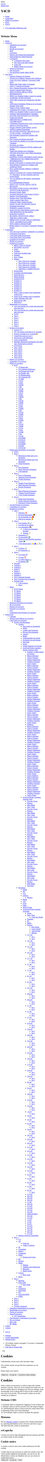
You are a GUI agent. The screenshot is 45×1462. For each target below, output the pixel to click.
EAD (24, 903)
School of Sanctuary (17, 68)
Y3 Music (17, 595)
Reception (21, 888)
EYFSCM (21, 448)
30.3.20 (29, 1216)
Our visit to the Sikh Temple (23, 63)
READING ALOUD (21, 247)
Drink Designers (24, 464)
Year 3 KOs (18, 352)
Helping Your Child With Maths (21, 198)
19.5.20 (29, 1139)
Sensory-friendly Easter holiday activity (23, 127)
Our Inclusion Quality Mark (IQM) (22, 72)
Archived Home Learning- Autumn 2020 (32, 798)
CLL (24, 894)
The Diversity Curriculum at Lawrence (23, 1318)
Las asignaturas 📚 (25, 527)
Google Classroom (20, 1306)
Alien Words (35, 931)
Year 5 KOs (18, 355)
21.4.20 (29, 1206)
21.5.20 (29, 1147)
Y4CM (20, 401)
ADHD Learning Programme (20, 129)
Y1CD (20, 428)
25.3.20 (29, 1230)
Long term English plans (22, 253)
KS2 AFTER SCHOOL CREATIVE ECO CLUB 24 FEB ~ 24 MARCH (24, 132)
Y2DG (20, 418)
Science (21, 1273)
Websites (30, 919)
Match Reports (19, 277)
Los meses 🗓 (22, 555)
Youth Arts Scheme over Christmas (22, 151)
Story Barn (26, 1285)
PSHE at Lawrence (12, 20)
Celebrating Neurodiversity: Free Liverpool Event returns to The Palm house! (27, 124)
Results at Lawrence (17, 49)
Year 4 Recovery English (27, 263)
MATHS (21, 1281)
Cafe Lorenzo (23, 583)
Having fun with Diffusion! (23, 338)
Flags (20, 585)
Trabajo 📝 (27, 533)
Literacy (25, 634)
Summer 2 (17, 575)
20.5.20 (29, 1143)
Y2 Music (17, 593)
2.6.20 (29, 1116)
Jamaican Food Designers (27, 477)
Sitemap (8, 1335)
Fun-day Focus (32, 801)
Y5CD (20, 381)
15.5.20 (29, 1171)
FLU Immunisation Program (19, 182)
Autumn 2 (17, 567)
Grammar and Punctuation (23, 273)
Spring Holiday (32, 1214)
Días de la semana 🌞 (25, 519)
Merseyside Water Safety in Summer (22, 84)
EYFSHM (22, 444)
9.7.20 (29, 982)
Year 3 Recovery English (27, 261)
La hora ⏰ (22, 557)
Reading (17, 255)
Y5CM (20, 389)
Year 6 (16, 326)
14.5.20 (29, 1167)
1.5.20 (29, 1202)
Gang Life (17, 65)
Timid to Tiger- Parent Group (20, 108)
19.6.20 (29, 1076)
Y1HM (20, 432)
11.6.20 (29, 1100)
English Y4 (18, 287)
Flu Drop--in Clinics (17, 145)
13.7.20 (29, 935)
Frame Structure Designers (27, 501)
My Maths (13, 1324)
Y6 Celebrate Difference (26, 369)
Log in (3, 4)
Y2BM (20, 414)
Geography (22, 1253)
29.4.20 (29, 1198)
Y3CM (20, 412)
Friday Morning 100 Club (23, 298)
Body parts (26, 1275)
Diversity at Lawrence (17, 609)
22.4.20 (29, 1208)
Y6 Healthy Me (23, 373)
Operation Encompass (17, 206)
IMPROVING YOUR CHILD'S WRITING (25, 220)
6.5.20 (29, 1182)
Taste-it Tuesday (32, 658)
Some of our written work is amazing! (27, 296)
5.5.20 (29, 1178)
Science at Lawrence (17, 328)
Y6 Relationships (24, 375)
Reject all (5, 1375)
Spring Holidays (32, 776)
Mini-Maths (31, 876)
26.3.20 (29, 1232)
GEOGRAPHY (23, 1294)
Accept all (13, 1375)
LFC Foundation (20, 1316)
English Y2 (18, 283)
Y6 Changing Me (24, 377)
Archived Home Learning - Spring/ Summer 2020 (32, 649)
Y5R (20, 387)
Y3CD (20, 405)
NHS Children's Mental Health (20, 224)
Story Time (31, 807)
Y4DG (20, 395)
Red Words (35, 927)
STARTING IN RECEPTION (20, 98)
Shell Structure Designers (27, 485)
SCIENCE (22, 1289)
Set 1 (33, 937)
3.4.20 (29, 1224)
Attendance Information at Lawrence (22, 1308)
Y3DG (20, 407)
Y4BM (20, 391)
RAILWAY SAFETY (17, 214)
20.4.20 (29, 1204)
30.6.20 (29, 1000)
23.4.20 (29, 1210)
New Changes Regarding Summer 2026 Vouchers (27, 88)
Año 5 (16, 546)
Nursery (21, 624)
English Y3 (18, 285)
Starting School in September (28, 1235)
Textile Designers (24, 479)
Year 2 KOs (18, 350)
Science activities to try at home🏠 (26, 334)
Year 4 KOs (18, 353)
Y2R (20, 422)
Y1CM (20, 436)
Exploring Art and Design (32, 640)
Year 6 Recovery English (27, 267)
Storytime (26, 642)
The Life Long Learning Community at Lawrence (27, 232)
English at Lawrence (17, 243)
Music (12, 587)
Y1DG (20, 430)
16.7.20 (29, 952)
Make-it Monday (33, 656)
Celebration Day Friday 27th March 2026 (24, 110)
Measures (26, 1269)
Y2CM (20, 424)
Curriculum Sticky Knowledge (20, 237)
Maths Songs (27, 1271)
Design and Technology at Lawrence (22, 450)
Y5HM (20, 385)
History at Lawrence (17, 359)
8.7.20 (29, 976)
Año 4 (16, 521)
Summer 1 (17, 573)
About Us (8, 43)
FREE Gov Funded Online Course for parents (25, 96)
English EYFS (19, 279)
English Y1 (18, 281)
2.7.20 (29, 1011)
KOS (7, 22)
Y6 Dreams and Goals (26, 371)
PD (24, 892)
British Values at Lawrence (23, 66)
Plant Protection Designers (27, 491)
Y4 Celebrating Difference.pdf (15, 28)
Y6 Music (17, 601)
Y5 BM (21, 379)
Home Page (5, 6)
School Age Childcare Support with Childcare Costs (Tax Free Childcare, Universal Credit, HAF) (25, 80)
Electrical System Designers (28, 503)
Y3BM (20, 403)
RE (19, 1259)
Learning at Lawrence (17, 239)
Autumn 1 (17, 565)
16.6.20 (29, 1059)
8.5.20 (29, 1190)
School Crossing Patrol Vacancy (21, 90)
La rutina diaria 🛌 (24, 559)
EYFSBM (21, 438)
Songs (25, 644)
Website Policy (10, 1339)
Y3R (20, 410)
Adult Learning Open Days (19, 200)
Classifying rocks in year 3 (23, 336)
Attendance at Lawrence (18, 45)
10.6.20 (29, 1094)
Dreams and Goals (29, 1257)
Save (20, 1460)
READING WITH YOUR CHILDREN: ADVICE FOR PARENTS (24, 189)
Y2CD (20, 416)
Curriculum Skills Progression (20, 235)
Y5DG (20, 383)
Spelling (17, 251)
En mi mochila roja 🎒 (26, 517)
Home (7, 16)
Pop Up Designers (24, 475)
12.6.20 (29, 1106)
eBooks (34, 933)
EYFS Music (18, 589)
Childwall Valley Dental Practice (21, 202)
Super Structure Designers (27, 469)
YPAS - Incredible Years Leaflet (21, 222)
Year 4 (16, 322)
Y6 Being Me (23, 367)
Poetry (16, 249)
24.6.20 (29, 1035)
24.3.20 (29, 1228)
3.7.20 (29, 1017)
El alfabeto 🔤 (23, 561)
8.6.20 (29, 1082)
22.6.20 (29, 1023)
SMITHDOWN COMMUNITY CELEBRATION (21, 120)
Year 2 (16, 318)
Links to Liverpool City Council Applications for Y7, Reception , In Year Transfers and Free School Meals (26, 175)
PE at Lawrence (15, 605)
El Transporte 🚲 (24, 550)
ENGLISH (22, 1283)
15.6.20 (29, 1053)
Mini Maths (31, 805)
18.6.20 (29, 1070)
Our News (8, 74)
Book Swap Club (20, 300)
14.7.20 (29, 941)
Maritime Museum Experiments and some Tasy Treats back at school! (28, 343)
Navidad (17, 563)
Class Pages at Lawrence (18, 620)
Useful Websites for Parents (32, 646)
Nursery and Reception (22, 622)
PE (28, 921)
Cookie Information (12, 1337)
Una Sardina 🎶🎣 (25, 523)
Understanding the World (31, 638)
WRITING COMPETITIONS (28, 269)
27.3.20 (29, 1233)
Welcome (13, 47)
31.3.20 (29, 1218)
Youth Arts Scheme (16, 118)
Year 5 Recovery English (27, 265)
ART (20, 1287)
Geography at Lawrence (18, 361)
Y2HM (20, 420)
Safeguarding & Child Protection (21, 57)
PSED (25, 628)
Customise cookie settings (26, 1375)
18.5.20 (29, 1135)
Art (19, 1241)
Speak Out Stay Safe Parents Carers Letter (24, 210)
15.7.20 (29, 947)
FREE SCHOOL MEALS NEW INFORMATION (21, 93)
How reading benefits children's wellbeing (24, 169)
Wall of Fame (27, 907)
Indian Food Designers (26, 499)
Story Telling (18, 257)
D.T (19, 1239)
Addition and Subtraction (31, 1267)
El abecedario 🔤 (24, 537)
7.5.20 (29, 1186)
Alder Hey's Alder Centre (18, 218)
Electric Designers (24, 487)
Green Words (36, 929)
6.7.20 (29, 964)
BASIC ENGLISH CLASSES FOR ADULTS (26, 163)
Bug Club (13, 1322)
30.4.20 (29, 1200)
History (20, 1251)
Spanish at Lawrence (17, 509)
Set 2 (33, 939)
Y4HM (20, 397)
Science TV (18, 330)
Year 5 (16, 324)
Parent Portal (14, 171)
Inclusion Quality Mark (18, 192)
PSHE (20, 1255)
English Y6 (18, 290)
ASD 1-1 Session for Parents (19, 86)
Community (14, 59)
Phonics (30, 803)
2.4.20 (29, 1222)
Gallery (7, 1326)
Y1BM (20, 426)
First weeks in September (31, 626)
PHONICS (18, 302)
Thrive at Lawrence (16, 1312)
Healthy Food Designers (26, 483)
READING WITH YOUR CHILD (22, 216)
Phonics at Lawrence (17, 607)
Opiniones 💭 (23, 535)
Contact (8, 1328)
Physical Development (30, 632)
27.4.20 (29, 1194)
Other (25, 905)
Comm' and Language (30, 630)
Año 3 (16, 511)
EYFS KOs (18, 346)
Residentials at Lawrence (18, 1310)
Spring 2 (17, 571)
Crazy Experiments (20, 340)
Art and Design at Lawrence (19, 505)
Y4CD (7, 24)
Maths (25, 636)
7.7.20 (29, 970)
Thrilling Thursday (33, 662)
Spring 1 (17, 569)
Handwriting (18, 271)
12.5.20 (29, 1159)
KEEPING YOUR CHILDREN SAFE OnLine (26, 157)
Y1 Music (17, 591)
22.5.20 (29, 1151)
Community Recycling (22, 61)
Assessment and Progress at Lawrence (23, 613)
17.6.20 (29, 1064)
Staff (11, 51)
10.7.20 (29, 988)
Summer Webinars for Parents (20, 76)
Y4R (20, 399)
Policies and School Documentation (22, 55)
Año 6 (16, 552)
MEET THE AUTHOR (22, 245)
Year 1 (16, 316)
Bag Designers (23, 467)
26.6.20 (29, 1047)
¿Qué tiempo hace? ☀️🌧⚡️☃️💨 (30, 544)
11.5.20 (29, 1155)
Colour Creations (29, 1245)
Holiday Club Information (19, 196)
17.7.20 (29, 958)
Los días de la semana (25, 525)
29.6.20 (29, 994)
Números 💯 (22, 513)
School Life (9, 614)
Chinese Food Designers (26, 493)
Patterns (25, 1265)
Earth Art (26, 1243)
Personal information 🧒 (26, 515)
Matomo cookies (12, 1422)
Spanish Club (18, 581)
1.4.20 (29, 1220)
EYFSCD (21, 440)
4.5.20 (29, 1175)
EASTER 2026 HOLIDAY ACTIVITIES (24, 116)
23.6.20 (29, 1029)
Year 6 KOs (18, 357)
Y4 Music (17, 597)
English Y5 (18, 289)
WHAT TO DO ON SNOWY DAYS (23, 204)
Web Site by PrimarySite (13, 1347)
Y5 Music (17, 599)
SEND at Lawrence (16, 241)
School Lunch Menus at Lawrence (21, 618)
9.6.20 (29, 1088)
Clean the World (37, 917)
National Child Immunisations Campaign (24, 114)
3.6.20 (29, 1120)
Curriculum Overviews (17, 233)
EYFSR (21, 446)
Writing (16, 259)
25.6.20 (29, 1041)
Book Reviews (19, 275)
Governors (13, 53)
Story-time (30, 862)
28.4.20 (29, 1196)
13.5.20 (29, 1163)
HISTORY (22, 1290)
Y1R (20, 434)
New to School (15, 1320)
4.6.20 (29, 1123)
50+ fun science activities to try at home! (28, 332)
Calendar (13, 616)
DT (19, 1292)
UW (24, 901)
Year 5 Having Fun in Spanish (24, 579)
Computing (22, 1249)
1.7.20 (29, 1006)
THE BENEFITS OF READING (21, 212)
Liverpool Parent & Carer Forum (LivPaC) (24, 194)
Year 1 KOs (18, 348)
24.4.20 (29, 1212)
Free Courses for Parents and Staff (21, 139)
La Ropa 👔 (22, 548)
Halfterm (30, 725)
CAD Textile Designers (26, 495)
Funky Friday (31, 664)
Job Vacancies (14, 70)
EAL (11, 611)
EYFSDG (21, 442)
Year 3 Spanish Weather (22, 577)
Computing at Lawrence (18, 507)
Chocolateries (23, 471)
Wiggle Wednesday (33, 660)
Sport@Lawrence (16, 1314)
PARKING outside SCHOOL (20, 208)
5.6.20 (29, 1129)
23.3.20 (29, 1226)
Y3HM (20, 408)
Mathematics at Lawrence (18, 304)
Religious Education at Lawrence (21, 603)
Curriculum (9, 18)
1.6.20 (29, 1112)
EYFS (16, 314)
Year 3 (16, 320)
